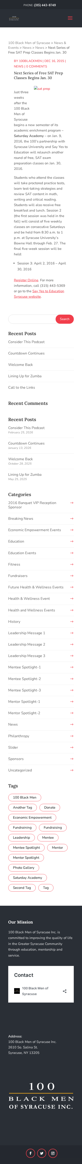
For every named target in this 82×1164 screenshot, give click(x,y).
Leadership (21, 837)
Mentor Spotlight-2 (24, 713)
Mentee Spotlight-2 (24, 678)
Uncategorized (20, 770)
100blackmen (30, 61)
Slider (13, 747)
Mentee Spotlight (26, 847)
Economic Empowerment (32, 817)
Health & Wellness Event (29, 598)
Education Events (22, 553)
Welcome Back (20, 364)
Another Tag (22, 807)
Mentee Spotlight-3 (24, 690)
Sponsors (16, 758)
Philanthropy (18, 736)
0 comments (36, 66)
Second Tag (22, 887)
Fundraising (53, 827)
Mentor (57, 847)
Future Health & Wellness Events (36, 587)
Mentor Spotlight (26, 857)
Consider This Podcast (26, 341)
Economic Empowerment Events (34, 530)
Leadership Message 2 (26, 644)
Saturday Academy (27, 877)
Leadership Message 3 (26, 655)
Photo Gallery (23, 867)
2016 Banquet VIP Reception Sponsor (32, 505)
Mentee (48, 837)
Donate (49, 807)
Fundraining (22, 827)
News (18, 66)
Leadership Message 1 (26, 633)
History (14, 621)
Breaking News (20, 518)
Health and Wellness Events (31, 610)
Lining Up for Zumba (24, 376)
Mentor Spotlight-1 (24, 701)
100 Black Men (24, 797)
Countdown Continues (26, 353)
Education (16, 541)
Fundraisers (18, 575)
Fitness (14, 564)
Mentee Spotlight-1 (24, 667)
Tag (46, 887)
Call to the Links (21, 387)
